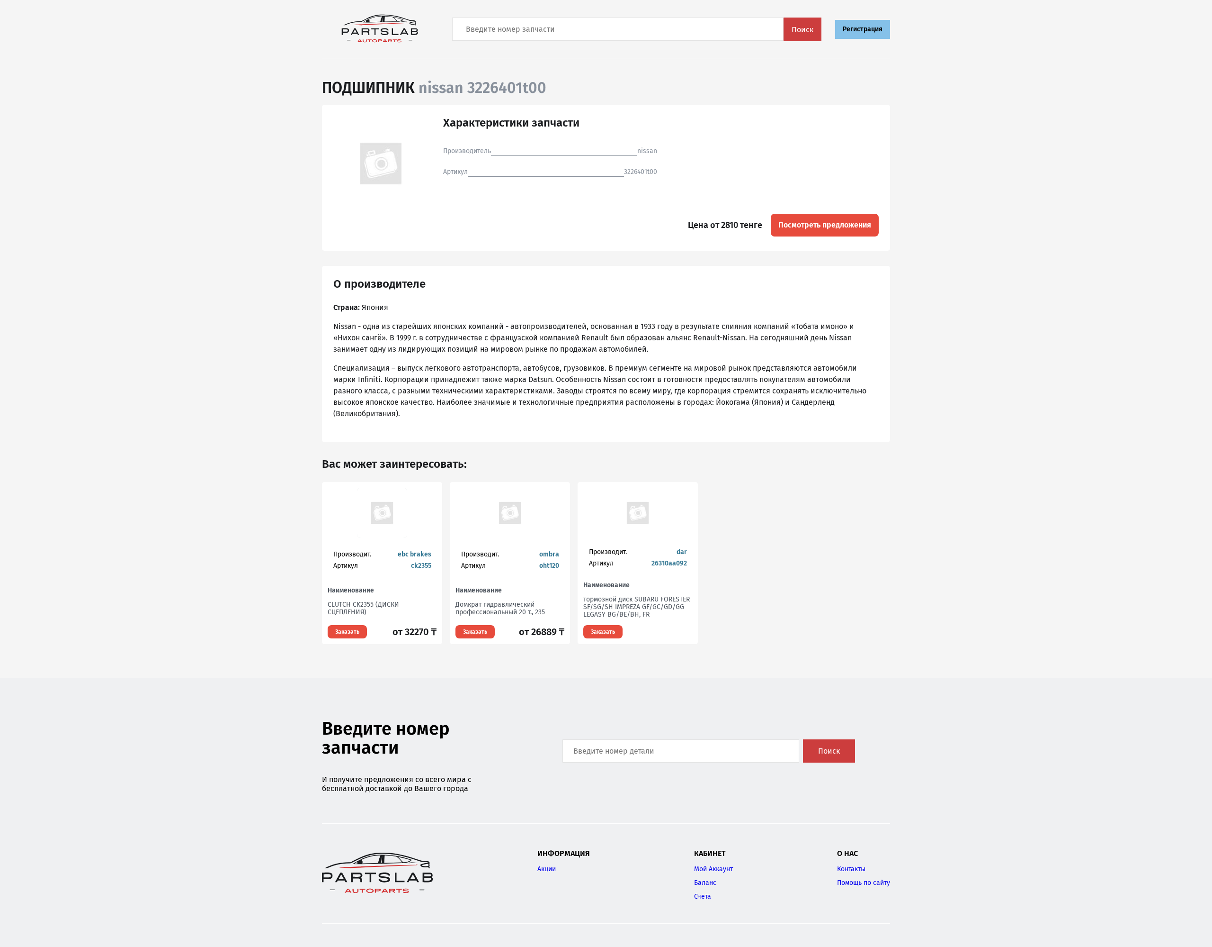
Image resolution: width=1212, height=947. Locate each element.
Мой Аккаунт (713, 869)
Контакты (851, 869)
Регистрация (862, 29)
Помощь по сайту (863, 883)
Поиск (802, 29)
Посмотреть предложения (824, 224)
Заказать (347, 631)
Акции (546, 869)
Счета (702, 896)
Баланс (705, 883)
